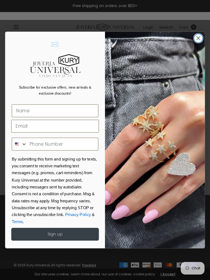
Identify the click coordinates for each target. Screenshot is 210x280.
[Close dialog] (198, 38)
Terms (17, 222)
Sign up (55, 234)
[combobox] (19, 144)
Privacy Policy (78, 215)
